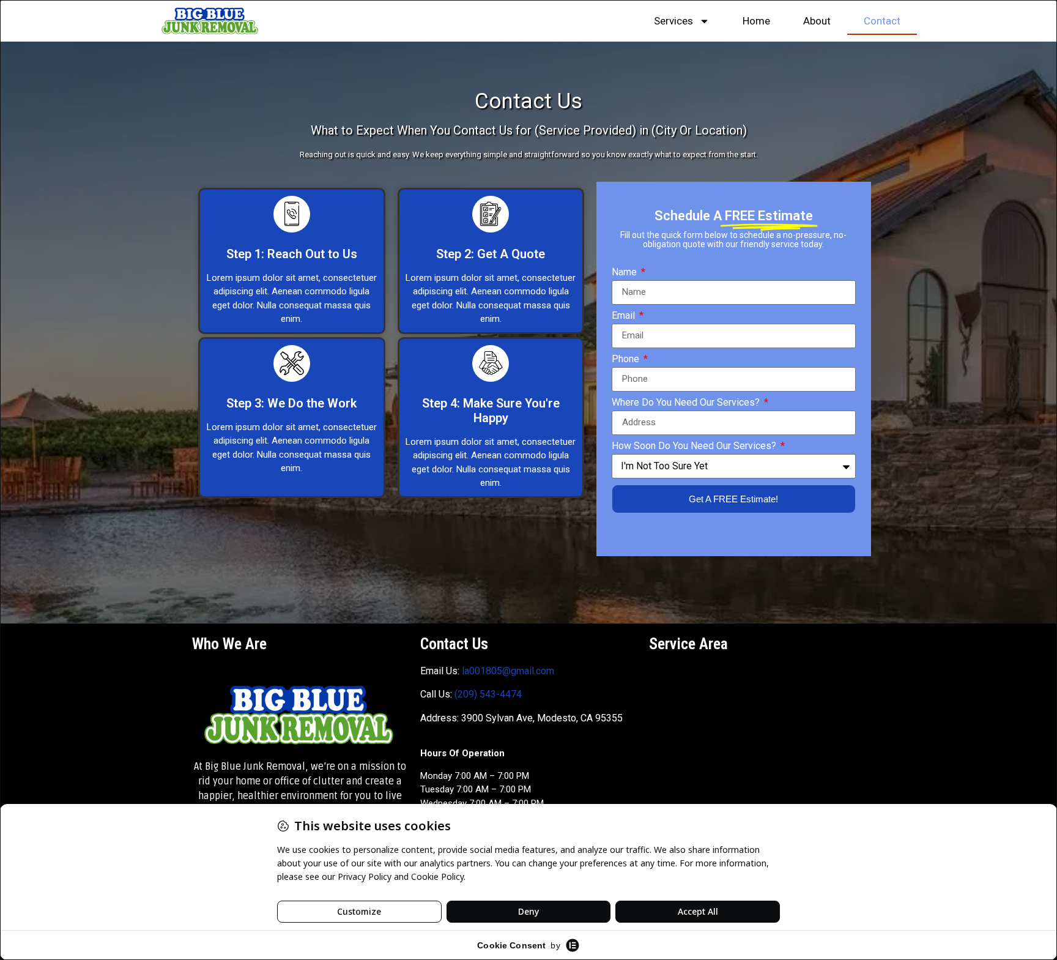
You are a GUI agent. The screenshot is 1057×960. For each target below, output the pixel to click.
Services (673, 21)
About (817, 21)
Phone (627, 359)
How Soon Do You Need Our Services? (695, 446)
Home (756, 21)
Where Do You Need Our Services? (687, 403)
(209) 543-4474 (488, 694)
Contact (882, 21)
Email (624, 316)
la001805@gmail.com (508, 671)
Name (625, 272)
